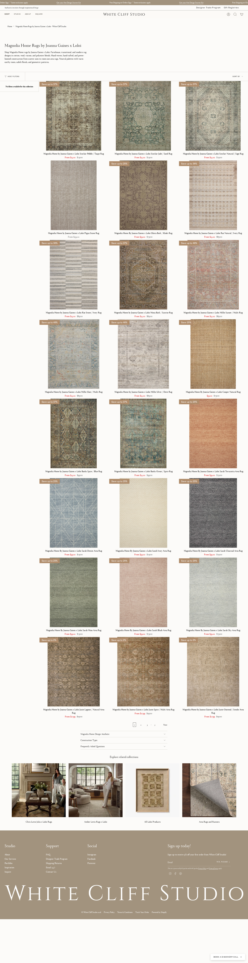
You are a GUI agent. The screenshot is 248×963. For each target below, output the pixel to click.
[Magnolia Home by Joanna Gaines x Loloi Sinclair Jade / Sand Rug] (143, 116)
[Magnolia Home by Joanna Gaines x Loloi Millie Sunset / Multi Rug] (213, 274)
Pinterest (91, 863)
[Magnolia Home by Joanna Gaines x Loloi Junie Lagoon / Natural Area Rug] (73, 671)
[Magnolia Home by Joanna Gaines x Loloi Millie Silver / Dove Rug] (143, 354)
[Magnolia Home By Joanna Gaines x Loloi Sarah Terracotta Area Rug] (213, 433)
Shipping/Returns (54, 863)
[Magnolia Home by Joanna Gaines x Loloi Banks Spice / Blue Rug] (73, 433)
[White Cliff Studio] (124, 893)
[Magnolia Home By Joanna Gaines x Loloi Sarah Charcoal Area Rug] (213, 513)
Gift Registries (231, 7)
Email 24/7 (50, 867)
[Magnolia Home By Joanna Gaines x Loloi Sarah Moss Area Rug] (73, 592)
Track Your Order (142, 912)
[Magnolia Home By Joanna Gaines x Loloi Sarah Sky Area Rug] (213, 592)
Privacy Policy (202, 868)
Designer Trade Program (208, 7)
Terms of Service (213, 868)
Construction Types (89, 740)
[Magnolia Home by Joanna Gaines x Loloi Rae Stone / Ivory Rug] (73, 274)
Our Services (10, 858)
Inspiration (9, 867)
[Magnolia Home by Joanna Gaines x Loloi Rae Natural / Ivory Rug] (213, 195)
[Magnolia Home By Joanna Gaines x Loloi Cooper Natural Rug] (213, 354)
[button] (17, 14)
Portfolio (8, 863)
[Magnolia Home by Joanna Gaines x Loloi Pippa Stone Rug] (73, 195)
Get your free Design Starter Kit (69, 2)
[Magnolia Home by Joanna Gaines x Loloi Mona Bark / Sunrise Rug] (143, 274)
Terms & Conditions (125, 912)
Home (9, 26)
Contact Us (51, 871)
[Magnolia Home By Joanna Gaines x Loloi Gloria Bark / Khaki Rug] (143, 195)
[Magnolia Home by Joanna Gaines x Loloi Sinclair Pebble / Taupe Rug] (73, 116)
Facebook (91, 858)
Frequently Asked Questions (93, 746)
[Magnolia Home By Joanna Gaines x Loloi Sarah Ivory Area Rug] (143, 513)
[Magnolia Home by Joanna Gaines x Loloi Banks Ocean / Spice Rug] (143, 433)
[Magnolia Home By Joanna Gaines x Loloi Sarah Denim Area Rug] (73, 513)
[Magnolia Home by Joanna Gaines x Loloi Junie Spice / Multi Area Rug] (143, 671)
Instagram (91, 854)
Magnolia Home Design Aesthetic (95, 734)
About (7, 854)
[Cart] (241, 14)
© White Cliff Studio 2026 (91, 912)
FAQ (48, 854)
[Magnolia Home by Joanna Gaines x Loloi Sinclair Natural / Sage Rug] (213, 116)
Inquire (8, 871)
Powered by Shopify (159, 912)
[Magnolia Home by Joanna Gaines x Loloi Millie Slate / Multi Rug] (73, 354)
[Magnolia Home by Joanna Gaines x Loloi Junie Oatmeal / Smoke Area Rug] (213, 671)
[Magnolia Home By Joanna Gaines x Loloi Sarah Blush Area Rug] (143, 592)
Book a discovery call (226, 957)
